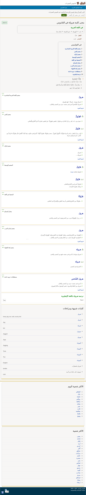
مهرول (79, 331)
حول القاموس (63, 7)
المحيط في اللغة (76, 60)
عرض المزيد (81, 108)
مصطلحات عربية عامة (74, 71)
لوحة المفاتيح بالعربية (77, 7)
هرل (72, 172)
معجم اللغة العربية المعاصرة (73, 48)
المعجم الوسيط (76, 57)
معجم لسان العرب (75, 66)
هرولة (79, 325)
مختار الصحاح (77, 63)
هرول (79, 314)
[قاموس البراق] (81, 3)
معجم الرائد (77, 54)
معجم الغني (77, 51)
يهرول (79, 337)
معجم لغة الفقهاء (76, 68)
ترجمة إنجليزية (77, 74)
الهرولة (79, 343)
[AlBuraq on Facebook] (2, 493)
